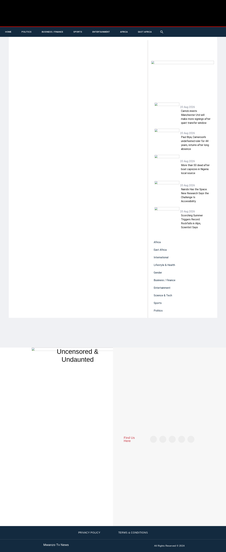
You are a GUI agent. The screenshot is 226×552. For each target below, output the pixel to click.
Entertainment (101, 32)
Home (8, 32)
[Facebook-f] (199, 29)
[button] (162, 32)
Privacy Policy (89, 532)
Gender (158, 272)
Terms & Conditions (133, 532)
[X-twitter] (178, 29)
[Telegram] (219, 29)
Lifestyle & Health (164, 265)
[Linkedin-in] (172, 439)
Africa (124, 32)
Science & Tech (163, 295)
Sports (77, 32)
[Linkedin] (212, 29)
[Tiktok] (192, 29)
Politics (26, 32)
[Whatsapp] (178, 34)
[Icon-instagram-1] (205, 29)
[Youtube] (185, 29)
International (161, 257)
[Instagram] (190, 439)
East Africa (145, 32)
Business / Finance (52, 32)
